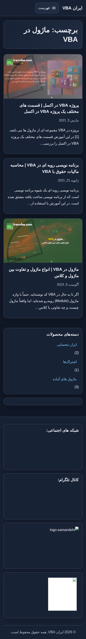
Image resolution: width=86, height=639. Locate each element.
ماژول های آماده (65, 379)
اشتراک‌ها (70, 362)
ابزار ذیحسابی (67, 344)
